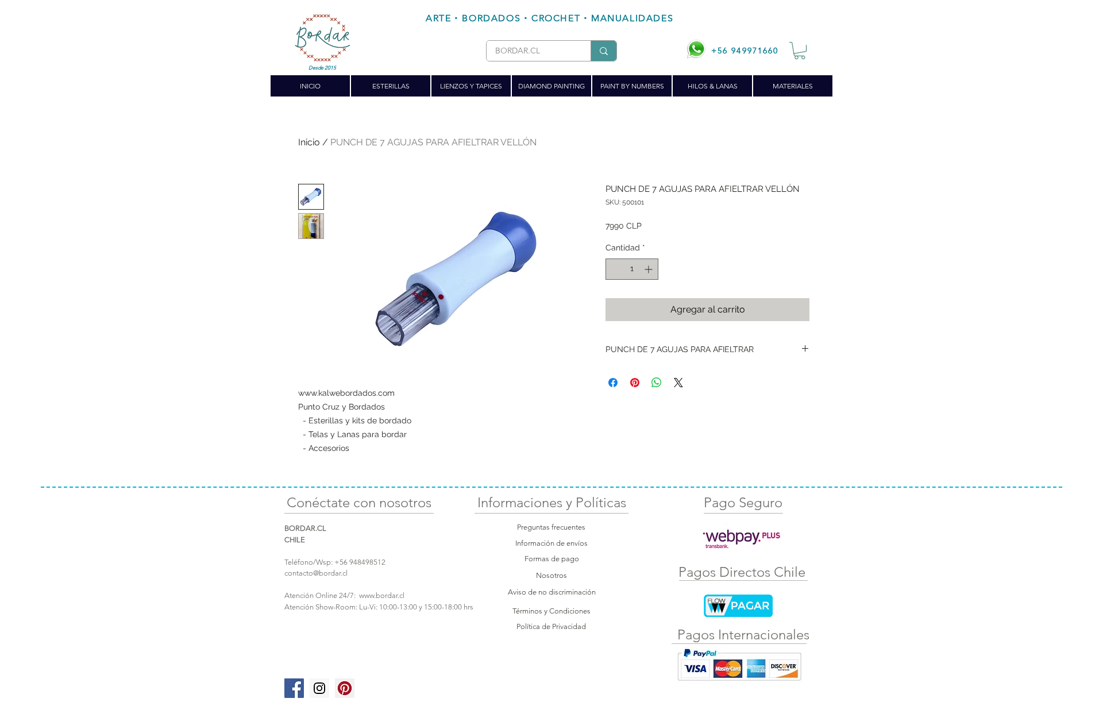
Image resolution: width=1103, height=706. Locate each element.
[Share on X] (678, 382)
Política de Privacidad (551, 626)
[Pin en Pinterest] (635, 382)
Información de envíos (551, 543)
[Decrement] (614, 269)
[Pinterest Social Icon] (344, 688)
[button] (799, 50)
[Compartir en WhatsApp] (657, 382)
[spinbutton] (632, 269)
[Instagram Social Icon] (319, 688)
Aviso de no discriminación (552, 592)
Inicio (309, 142)
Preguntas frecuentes (551, 527)
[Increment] (649, 269)
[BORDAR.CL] (603, 51)
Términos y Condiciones (551, 611)
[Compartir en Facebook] (613, 382)
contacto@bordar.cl (316, 573)
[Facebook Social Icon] (294, 688)
